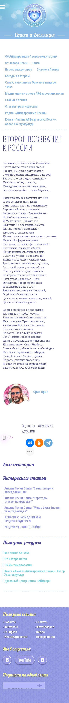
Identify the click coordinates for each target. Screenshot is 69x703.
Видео (40, 632)
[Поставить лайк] (4, 438)
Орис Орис (40, 391)
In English (10, 632)
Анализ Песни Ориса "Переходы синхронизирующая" (25, 499)
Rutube (42, 661)
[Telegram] (48, 443)
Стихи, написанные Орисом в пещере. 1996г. (30, 84)
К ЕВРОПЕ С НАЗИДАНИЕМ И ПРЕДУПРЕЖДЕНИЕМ (22, 518)
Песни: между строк (18, 69)
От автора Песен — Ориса (22, 63)
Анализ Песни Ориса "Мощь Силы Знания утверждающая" (32, 509)
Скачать (41, 622)
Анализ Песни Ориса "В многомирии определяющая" (28, 490)
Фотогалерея (45, 627)
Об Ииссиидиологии (18, 565)
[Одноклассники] (39, 443)
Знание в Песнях (48, 69)
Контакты (11, 627)
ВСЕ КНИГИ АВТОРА (16, 552)
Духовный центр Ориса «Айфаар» (27, 580)
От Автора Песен (15, 559)
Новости (10, 622)
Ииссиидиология (15, 637)
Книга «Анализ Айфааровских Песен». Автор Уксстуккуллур (31, 121)
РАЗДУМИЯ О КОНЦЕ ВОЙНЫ (22, 527)
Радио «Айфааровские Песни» (26, 113)
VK (7, 661)
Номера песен (45, 637)
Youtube (25, 661)
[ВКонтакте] (30, 443)
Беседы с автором (17, 76)
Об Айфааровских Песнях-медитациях (31, 56)
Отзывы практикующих (21, 106)
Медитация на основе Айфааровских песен (34, 93)
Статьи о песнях (16, 100)
